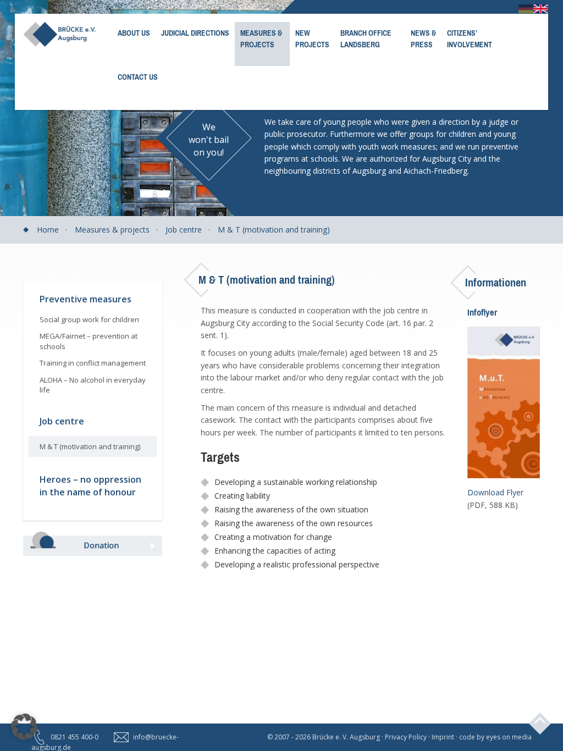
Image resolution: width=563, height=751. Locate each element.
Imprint (443, 737)
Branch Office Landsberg (365, 39)
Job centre (183, 229)
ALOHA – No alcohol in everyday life (93, 385)
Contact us (138, 77)
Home (48, 229)
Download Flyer (495, 492)
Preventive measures (85, 299)
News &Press (423, 39)
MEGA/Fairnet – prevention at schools (88, 341)
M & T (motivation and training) (274, 229)
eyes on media (509, 737)
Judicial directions (195, 33)
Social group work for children (89, 319)
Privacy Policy (406, 737)
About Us (134, 33)
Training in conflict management (93, 363)
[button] (24, 727)
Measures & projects (261, 39)
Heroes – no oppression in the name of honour (90, 485)
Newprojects (312, 39)
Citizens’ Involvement (469, 39)
